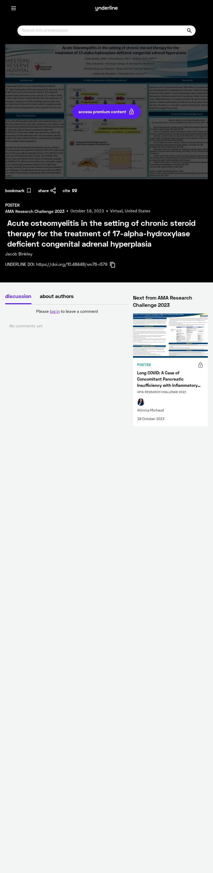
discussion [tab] (18, 296)
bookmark (14, 190)
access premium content (102, 111)
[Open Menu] (13, 8)
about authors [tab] (57, 296)
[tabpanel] (67, 319)
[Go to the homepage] (106, 8)
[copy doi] (115, 265)
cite (66, 190)
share (43, 190)
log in (55, 312)
